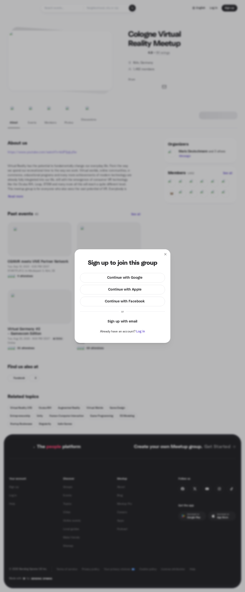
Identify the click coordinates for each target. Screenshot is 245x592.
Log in (140, 331)
